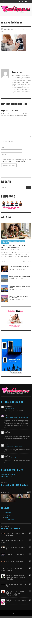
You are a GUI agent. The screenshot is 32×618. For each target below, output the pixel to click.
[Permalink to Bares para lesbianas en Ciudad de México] (4, 278)
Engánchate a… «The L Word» (15, 554)
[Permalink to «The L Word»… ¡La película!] (3, 561)
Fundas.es (7, 515)
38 (29, 540)
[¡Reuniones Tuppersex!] (15, 318)
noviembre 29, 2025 (14, 249)
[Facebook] (19, 1)
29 (29, 561)
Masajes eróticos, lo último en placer (14, 433)
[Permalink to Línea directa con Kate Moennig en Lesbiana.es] (3, 533)
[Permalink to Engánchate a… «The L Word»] (3, 554)
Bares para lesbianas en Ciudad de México (19, 276)
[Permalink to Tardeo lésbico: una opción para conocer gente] (4, 268)
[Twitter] (25, 1)
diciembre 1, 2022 (20, 299)
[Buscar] (3, 1)
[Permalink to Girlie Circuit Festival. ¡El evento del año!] (3, 602)
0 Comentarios (27, 261)
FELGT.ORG (8, 514)
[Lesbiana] (15, 390)
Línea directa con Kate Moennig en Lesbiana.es (16, 534)
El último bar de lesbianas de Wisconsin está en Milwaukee (19, 296)
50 (29, 533)
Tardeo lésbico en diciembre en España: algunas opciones (13, 246)
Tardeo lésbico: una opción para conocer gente (19, 267)
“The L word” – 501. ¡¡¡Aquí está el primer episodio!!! (11, 569)
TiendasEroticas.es (9, 519)
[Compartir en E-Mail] (30, 29)
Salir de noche (5, 243)
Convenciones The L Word (8, 474)
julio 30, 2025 (19, 289)
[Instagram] (22, 1)
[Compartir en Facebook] (18, 29)
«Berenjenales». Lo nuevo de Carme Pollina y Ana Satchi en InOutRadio (15, 577)
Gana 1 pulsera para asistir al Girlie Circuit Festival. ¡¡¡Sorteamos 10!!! (15, 593)
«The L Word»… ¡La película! (14, 561)
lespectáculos (16, 241)
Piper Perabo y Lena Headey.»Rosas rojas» (12, 541)
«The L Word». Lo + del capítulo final (16, 548)
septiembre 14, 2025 (20, 269)
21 (29, 584)
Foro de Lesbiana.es (6, 476)
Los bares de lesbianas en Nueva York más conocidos (19, 286)
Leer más (3, 261)
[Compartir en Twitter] (21, 29)
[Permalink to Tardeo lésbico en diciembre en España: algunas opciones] (16, 231)
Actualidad (4, 241)
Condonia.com (8, 512)
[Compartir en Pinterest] (27, 29)
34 (29, 547)
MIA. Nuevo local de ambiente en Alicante (16, 585)
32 (29, 554)
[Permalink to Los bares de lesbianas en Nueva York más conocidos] (4, 288)
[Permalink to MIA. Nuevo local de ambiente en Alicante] (3, 584)
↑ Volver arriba (16, 613)
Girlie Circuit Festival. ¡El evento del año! (16, 601)
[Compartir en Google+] (24, 29)
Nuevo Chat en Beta (10, 408)
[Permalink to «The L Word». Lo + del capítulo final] (3, 547)
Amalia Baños (6, 249)
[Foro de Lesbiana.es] (12, 205)
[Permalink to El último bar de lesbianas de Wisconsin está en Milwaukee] (4, 298)
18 (29, 600)
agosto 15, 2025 (19, 278)
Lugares (22, 241)
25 (29, 568)
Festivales (9, 241)
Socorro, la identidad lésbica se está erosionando (17, 417)
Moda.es (7, 517)
